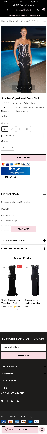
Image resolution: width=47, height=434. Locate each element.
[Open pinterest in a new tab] (12, 401)
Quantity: (5, 141)
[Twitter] (10, 177)
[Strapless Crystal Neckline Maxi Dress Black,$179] (35, 280)
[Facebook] (2, 177)
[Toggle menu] (3, 10)
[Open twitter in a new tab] (2, 401)
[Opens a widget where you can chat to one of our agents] (9, 429)
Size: (5, 123)
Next (29, 87)
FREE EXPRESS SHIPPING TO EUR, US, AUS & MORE (23, 1)
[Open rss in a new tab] (18, 401)
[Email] (6, 177)
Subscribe (23, 355)
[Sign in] (38, 10)
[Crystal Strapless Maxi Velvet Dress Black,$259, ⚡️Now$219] (12, 280)
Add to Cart (20, 429)
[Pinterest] (15, 177)
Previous (17, 87)
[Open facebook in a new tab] (7, 401)
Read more (23, 229)
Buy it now (23, 157)
